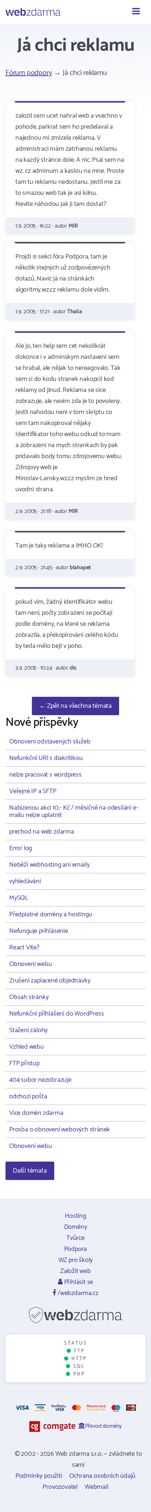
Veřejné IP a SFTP (32, 791)
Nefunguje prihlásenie (38, 931)
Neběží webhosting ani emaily (49, 864)
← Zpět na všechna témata (75, 706)
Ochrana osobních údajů (102, 1475)
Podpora (75, 1249)
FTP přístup (24, 1063)
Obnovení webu (30, 964)
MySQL (18, 897)
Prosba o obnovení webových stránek (59, 1129)
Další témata (30, 1170)
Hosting (75, 1216)
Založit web (75, 1271)
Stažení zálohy (28, 1030)
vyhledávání (25, 881)
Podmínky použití (38, 1475)
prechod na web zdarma (41, 831)
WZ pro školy (75, 1260)
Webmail (96, 1487)
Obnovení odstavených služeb (50, 741)
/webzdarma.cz (77, 1293)
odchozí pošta (28, 1096)
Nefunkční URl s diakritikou (46, 758)
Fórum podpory (28, 73)
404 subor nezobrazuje (40, 1079)
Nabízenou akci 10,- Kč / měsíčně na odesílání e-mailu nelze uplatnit (73, 811)
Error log (20, 848)
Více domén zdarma (36, 1113)
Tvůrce (75, 1238)
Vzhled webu (26, 1046)
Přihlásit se (78, 1282)
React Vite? (24, 947)
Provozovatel (60, 1487)
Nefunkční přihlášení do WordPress (56, 1013)
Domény (75, 1227)
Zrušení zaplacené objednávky (49, 980)
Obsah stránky (28, 997)
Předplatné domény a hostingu (50, 914)
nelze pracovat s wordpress (45, 774)
